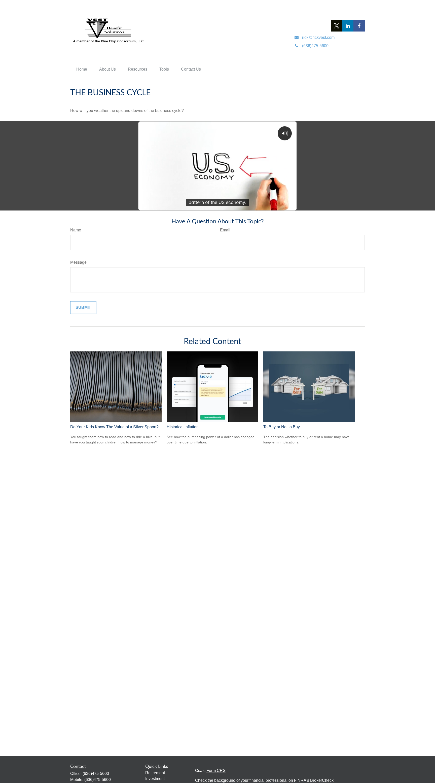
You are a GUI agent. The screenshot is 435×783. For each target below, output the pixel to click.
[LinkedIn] (347, 26)
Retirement (155, 773)
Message (78, 262)
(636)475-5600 (96, 773)
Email (225, 230)
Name (75, 230)
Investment (155, 778)
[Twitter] (336, 26)
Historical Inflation (183, 427)
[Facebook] (359, 26)
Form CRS (216, 770)
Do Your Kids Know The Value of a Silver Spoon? (114, 427)
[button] (81, 69)
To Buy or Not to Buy (281, 427)
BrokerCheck (322, 780)
